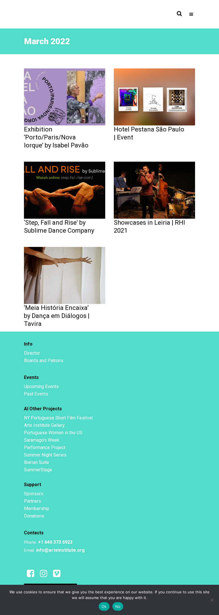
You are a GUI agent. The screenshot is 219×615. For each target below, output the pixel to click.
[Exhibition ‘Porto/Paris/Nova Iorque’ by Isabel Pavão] (64, 96)
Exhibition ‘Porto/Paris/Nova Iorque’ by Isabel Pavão (56, 137)
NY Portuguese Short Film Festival (58, 418)
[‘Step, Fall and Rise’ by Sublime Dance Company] (64, 189)
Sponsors (33, 493)
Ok (104, 606)
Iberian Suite (36, 462)
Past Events (36, 394)
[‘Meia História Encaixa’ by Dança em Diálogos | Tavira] (64, 275)
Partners (32, 501)
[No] (212, 600)
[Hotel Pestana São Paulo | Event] (154, 96)
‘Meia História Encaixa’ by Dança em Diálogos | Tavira (57, 315)
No (118, 606)
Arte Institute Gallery (44, 425)
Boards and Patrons (43, 360)
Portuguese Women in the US (53, 432)
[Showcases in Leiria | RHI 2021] (154, 189)
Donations (34, 516)
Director (32, 353)
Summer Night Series (45, 455)
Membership (36, 508)
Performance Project (44, 447)
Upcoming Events (41, 386)
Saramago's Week (41, 440)
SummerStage (38, 469)
